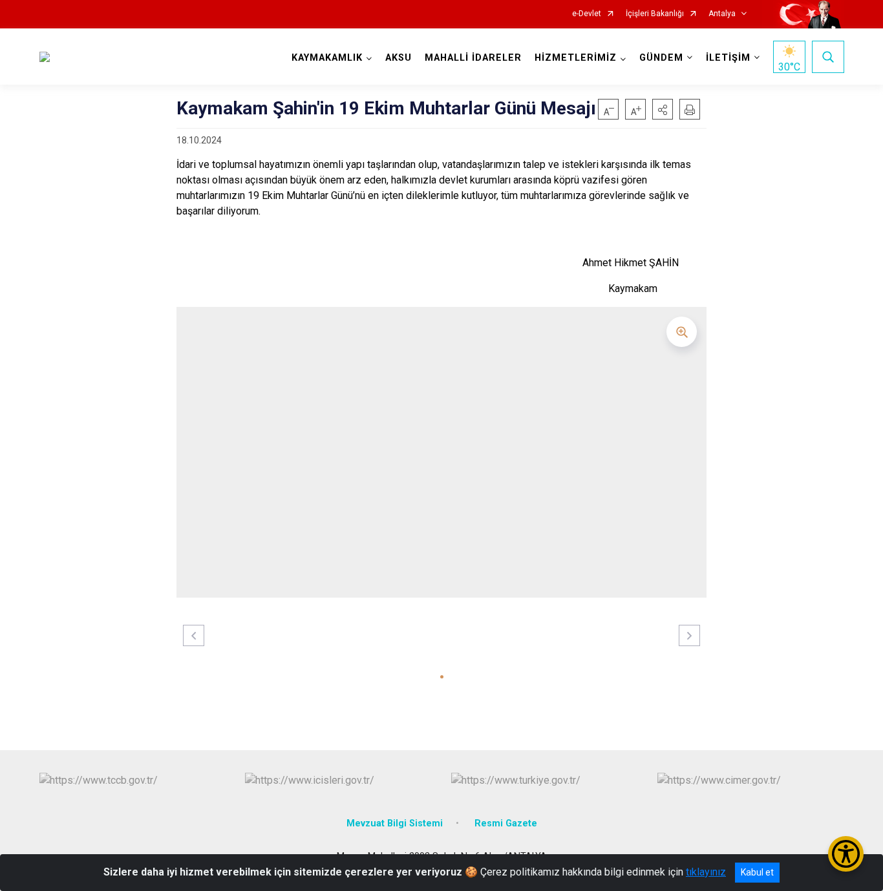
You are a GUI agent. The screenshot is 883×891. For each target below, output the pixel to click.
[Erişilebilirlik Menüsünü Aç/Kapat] (846, 854)
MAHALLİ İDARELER (473, 57)
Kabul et (757, 872)
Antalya (722, 14)
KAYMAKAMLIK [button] (327, 57)
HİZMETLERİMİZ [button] (576, 57)
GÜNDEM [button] (661, 57)
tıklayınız (706, 872)
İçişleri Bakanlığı (655, 14)
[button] (662, 109)
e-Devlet (586, 14)
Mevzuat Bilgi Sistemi (394, 823)
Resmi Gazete (505, 823)
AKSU (398, 57)
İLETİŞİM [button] (728, 57)
